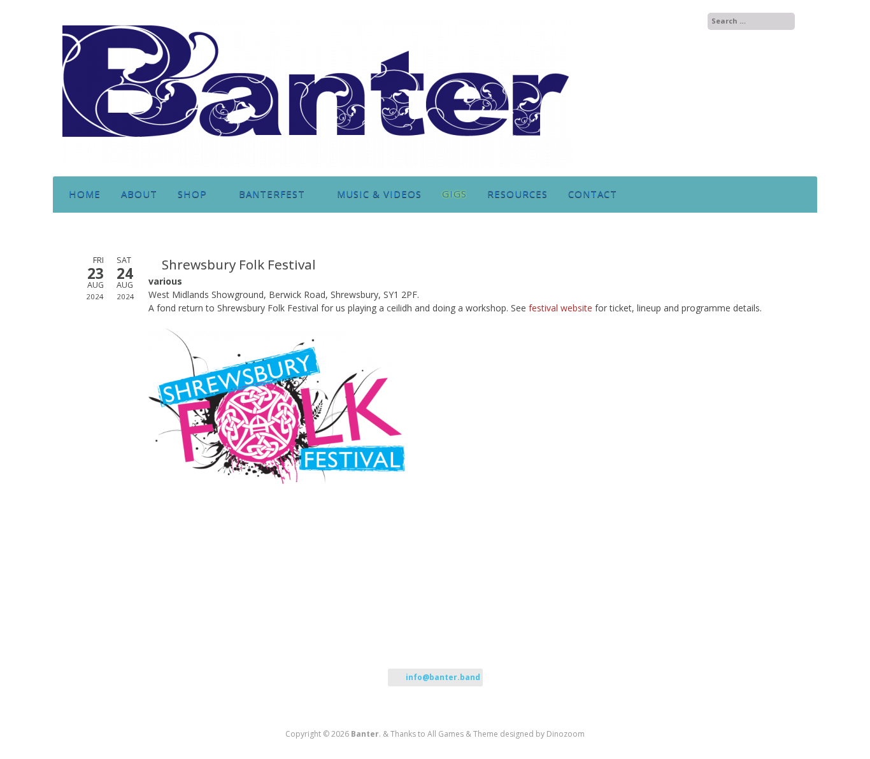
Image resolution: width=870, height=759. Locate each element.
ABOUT (139, 193)
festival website (560, 308)
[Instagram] (667, 21)
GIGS (454, 193)
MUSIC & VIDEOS (379, 193)
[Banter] (317, 163)
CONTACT (592, 193)
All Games (445, 733)
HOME (85, 193)
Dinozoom (565, 733)
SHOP (192, 193)
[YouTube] (692, 21)
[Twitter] (653, 21)
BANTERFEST (272, 193)
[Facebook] (640, 21)
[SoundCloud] (680, 21)
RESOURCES (517, 193)
